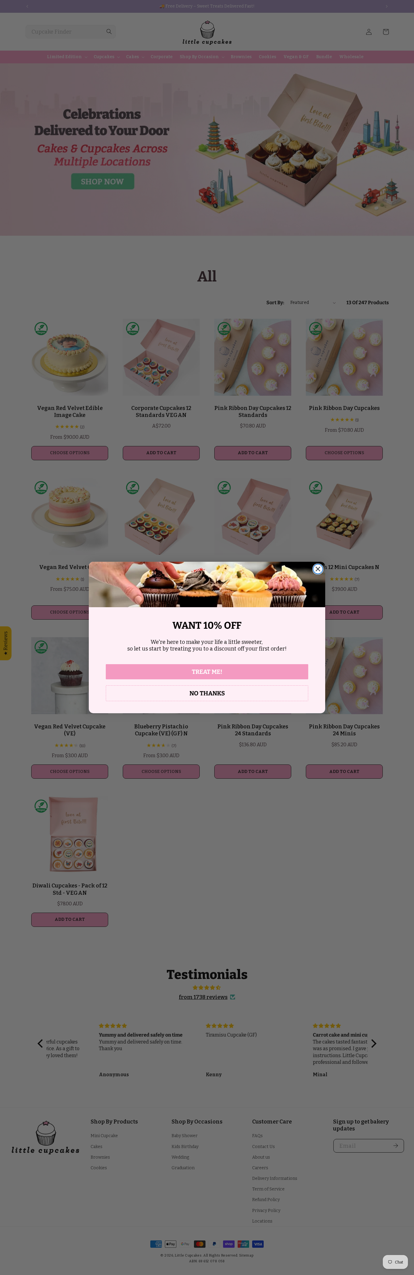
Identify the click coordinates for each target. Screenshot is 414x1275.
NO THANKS (207, 693)
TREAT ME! (207, 671)
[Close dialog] (318, 569)
